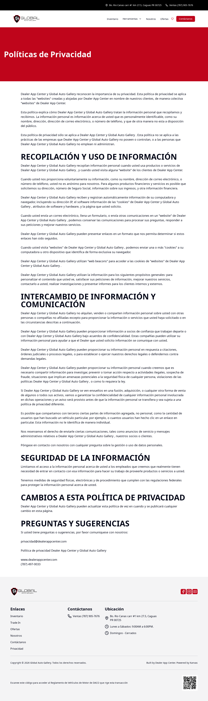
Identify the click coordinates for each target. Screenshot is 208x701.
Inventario (112, 18)
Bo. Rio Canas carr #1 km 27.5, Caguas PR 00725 (135, 5)
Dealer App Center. (165, 662)
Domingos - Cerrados (123, 633)
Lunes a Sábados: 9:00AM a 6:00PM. (132, 626)
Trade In (15, 622)
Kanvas (194, 662)
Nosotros (151, 18)
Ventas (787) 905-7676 (181, 5)
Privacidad (16, 648)
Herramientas (130, 18)
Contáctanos (185, 18)
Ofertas (164, 18)
